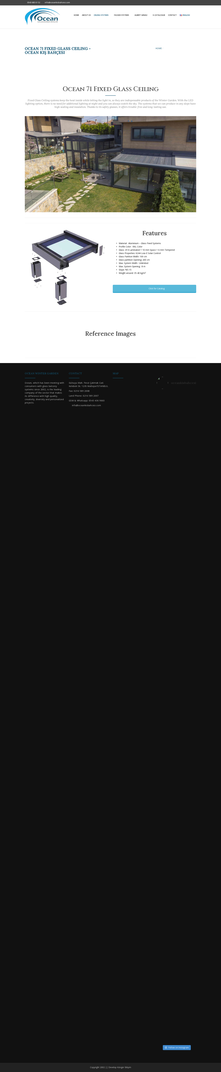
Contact (172, 15)
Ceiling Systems (101, 15)
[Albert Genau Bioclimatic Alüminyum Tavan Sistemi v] (160, 711)
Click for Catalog (156, 288)
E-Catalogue (159, 15)
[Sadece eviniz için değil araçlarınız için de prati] (192, 749)
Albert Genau (141, 15)
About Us (86, 15)
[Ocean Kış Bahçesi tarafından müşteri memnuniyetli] (176, 464)
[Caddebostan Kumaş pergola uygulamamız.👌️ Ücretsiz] (160, 451)
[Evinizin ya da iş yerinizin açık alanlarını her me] (184, 453)
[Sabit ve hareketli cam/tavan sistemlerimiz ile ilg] (160, 588)
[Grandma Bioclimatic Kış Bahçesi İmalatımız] (176, 702)
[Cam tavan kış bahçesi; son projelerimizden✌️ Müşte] (184, 754)
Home (76, 15)
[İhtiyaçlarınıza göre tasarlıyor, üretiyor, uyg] (192, 461)
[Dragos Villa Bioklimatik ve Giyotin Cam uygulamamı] (168, 453)
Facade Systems (121, 15)
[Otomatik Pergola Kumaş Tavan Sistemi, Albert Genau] (176, 615)
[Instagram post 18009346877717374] (168, 699)
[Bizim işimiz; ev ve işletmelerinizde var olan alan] (160, 879)
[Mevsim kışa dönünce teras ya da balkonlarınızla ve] (176, 929)
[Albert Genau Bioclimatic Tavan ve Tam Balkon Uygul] (192, 572)
